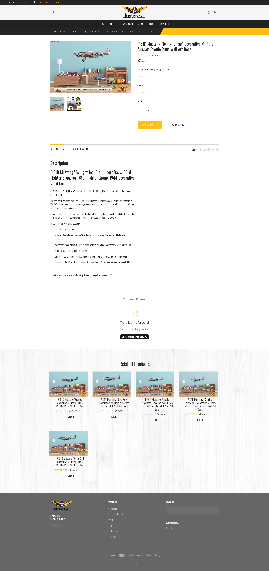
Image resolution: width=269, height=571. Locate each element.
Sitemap (134, 564)
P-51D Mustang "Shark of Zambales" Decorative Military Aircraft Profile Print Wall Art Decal (200, 404)
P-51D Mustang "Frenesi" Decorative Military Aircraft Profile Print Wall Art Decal (71, 402)
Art (57, 2)
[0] (215, 12)
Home (102, 23)
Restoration (21, 2)
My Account (128, 23)
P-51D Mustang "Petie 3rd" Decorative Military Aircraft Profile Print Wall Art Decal (71, 461)
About (141, 23)
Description (57, 149)
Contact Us (164, 23)
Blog (151, 23)
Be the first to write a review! (134, 336)
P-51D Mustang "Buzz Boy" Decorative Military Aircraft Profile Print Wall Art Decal (114, 402)
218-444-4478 (56, 525)
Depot (31, 2)
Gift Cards (112, 536)
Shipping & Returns (116, 514)
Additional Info (82, 149)
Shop (112, 23)
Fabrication (49, 2)
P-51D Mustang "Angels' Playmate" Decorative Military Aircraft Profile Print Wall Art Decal (157, 404)
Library (39, 2)
